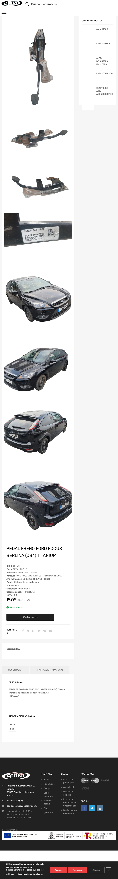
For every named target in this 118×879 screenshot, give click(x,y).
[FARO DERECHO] (88, 52)
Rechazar (77, 870)
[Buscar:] (68, 4)
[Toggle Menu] (4, 13)
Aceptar (58, 870)
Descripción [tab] (15, 669)
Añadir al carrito (30, 617)
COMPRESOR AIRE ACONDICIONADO (104, 91)
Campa (47, 788)
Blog (46, 808)
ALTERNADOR (102, 29)
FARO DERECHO (103, 43)
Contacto (48, 812)
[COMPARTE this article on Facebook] (22, 631)
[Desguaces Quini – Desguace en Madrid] (12, 3)
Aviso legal (68, 787)
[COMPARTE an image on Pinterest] (39, 631)
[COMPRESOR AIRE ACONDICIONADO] (88, 98)
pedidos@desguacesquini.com (22, 806)
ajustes (39, 874)
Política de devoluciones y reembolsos (69, 802)
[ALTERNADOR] (88, 36)
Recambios (49, 784)
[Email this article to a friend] (50, 631)
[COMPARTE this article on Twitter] (28, 631)
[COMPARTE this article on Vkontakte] (44, 631)
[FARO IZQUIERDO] (88, 82)
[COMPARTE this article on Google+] (33, 631)
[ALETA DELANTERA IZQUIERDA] (88, 68)
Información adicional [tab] (49, 669)
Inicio (46, 779)
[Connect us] (84, 808)
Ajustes (96, 870)
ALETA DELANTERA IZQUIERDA (102, 61)
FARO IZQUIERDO (104, 73)
